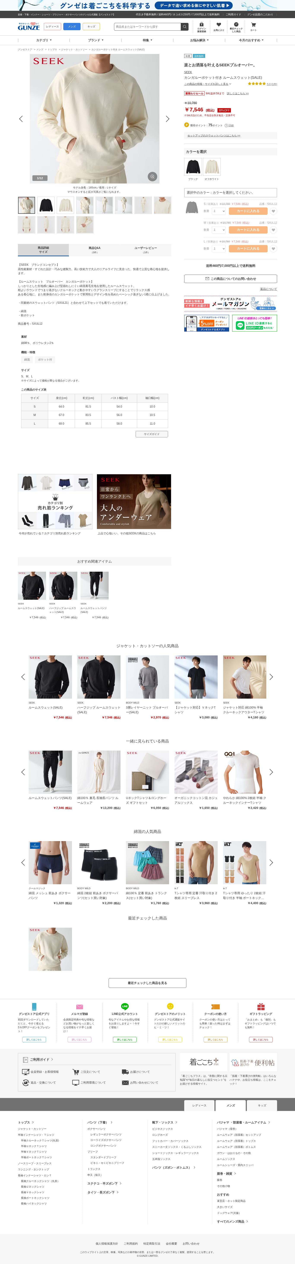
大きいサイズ (225, 1207)
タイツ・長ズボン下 (101, 1192)
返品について (268, 289)
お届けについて (140, 1071)
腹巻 (219, 1180)
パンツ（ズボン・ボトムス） (172, 1167)
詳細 (231, 125)
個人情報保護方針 (107, 1243)
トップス (24, 1122)
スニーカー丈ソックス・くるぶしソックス (176, 1147)
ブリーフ (92, 1151)
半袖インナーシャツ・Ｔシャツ (36, 1134)
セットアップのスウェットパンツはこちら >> (213, 135)
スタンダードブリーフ (103, 1157)
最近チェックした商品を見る (147, 983)
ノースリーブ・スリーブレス (35, 1163)
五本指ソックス (161, 1159)
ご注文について (90, 1071)
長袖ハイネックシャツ (34, 1203)
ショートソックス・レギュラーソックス (175, 1153)
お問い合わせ (191, 1243)
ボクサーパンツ (96, 1128)
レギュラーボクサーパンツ (106, 1134)
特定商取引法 (151, 1243)
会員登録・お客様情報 (45, 1071)
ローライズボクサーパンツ (106, 1140)
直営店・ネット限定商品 (231, 1200)
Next (167, 118)
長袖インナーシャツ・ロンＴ (35, 1175)
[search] (185, 27)
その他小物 (223, 1186)
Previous (21, 118)
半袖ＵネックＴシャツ (34, 1146)
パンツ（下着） (98, 1122)
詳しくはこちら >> (238, 93)
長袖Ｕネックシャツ (32, 1186)
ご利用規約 (131, 1243)
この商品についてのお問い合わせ (233, 278)
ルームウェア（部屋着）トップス (236, 1140)
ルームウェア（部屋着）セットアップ (239, 1134)
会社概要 (171, 1243)
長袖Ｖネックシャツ (32, 1192)
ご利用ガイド (233, 14)
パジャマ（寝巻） (227, 1128)
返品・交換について (43, 1082)
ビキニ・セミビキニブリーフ (107, 1162)
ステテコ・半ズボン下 (102, 1183)
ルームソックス (226, 1159)
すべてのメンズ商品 (230, 1221)
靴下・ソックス (162, 1122)
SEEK (188, 72)
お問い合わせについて (144, 1082)
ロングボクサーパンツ (103, 1145)
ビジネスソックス (162, 1128)
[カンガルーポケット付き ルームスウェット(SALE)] (50, 949)
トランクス (93, 1169)
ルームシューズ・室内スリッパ (235, 1165)
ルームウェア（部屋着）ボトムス (236, 1147)
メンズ (72, 26)
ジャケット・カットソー (32, 1128)
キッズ (91, 26)
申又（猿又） (95, 1175)
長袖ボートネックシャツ (35, 1197)
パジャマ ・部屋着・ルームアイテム (241, 1122)
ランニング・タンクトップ (33, 1169)
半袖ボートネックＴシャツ (36, 1157)
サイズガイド (152, 434)
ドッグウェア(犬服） (229, 1213)
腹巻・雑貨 (224, 1173)
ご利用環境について (93, 1082)
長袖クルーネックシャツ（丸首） (40, 1181)
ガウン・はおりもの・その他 (234, 1153)
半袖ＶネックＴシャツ (34, 1151)
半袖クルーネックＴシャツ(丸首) (40, 1140)
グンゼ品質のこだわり (260, 14)
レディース (52, 26)
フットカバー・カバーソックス (170, 1140)
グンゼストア (29, 26)
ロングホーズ (160, 1134)
